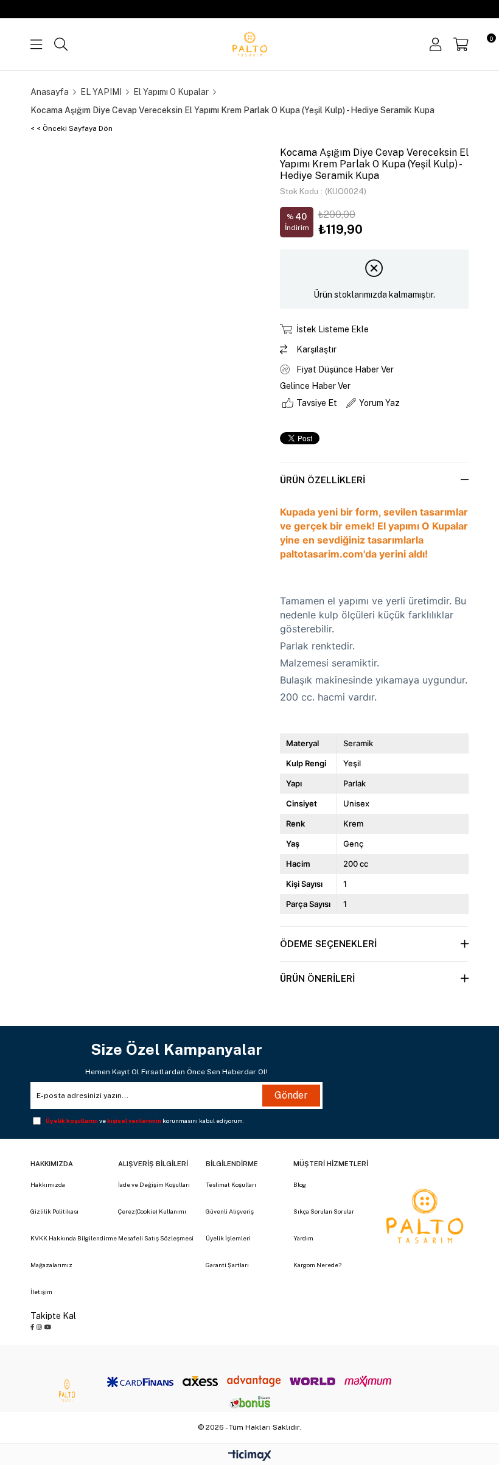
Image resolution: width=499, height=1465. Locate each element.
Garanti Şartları (227, 1264)
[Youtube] (47, 1327)
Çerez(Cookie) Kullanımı (152, 1211)
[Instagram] (39, 1327)
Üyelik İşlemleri (228, 1238)
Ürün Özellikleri (322, 480)
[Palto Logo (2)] (425, 1216)
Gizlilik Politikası (54, 1211)
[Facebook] (32, 1327)
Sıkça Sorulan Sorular (323, 1211)
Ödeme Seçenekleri (328, 944)
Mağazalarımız (51, 1264)
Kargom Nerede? (317, 1264)
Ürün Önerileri (317, 978)
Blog (299, 1184)
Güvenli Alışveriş (230, 1211)
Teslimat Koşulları (231, 1184)
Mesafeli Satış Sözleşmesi (156, 1238)
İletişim (41, 1291)
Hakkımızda (47, 1184)
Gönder (291, 1095)
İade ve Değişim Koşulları (154, 1184)
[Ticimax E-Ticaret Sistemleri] (249, 1456)
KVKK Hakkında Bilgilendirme (73, 1238)
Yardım (303, 1238)
